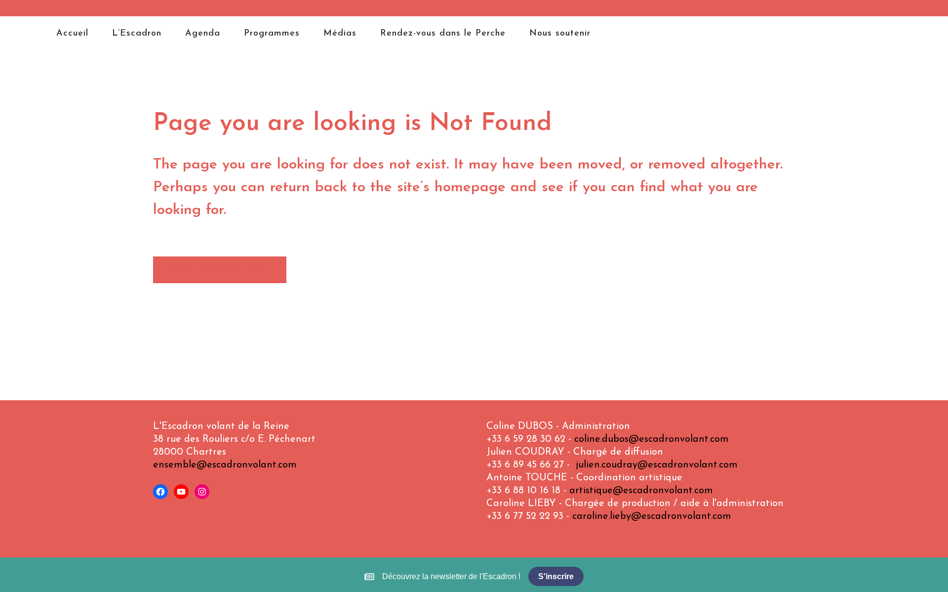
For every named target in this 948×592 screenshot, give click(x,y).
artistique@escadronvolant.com (641, 491)
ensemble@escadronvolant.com (225, 465)
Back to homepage (220, 269)
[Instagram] (202, 491)
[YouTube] (181, 491)
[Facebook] (160, 491)
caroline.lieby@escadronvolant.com (651, 516)
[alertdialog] (474, 576)
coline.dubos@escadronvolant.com (651, 439)
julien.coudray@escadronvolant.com (657, 465)
